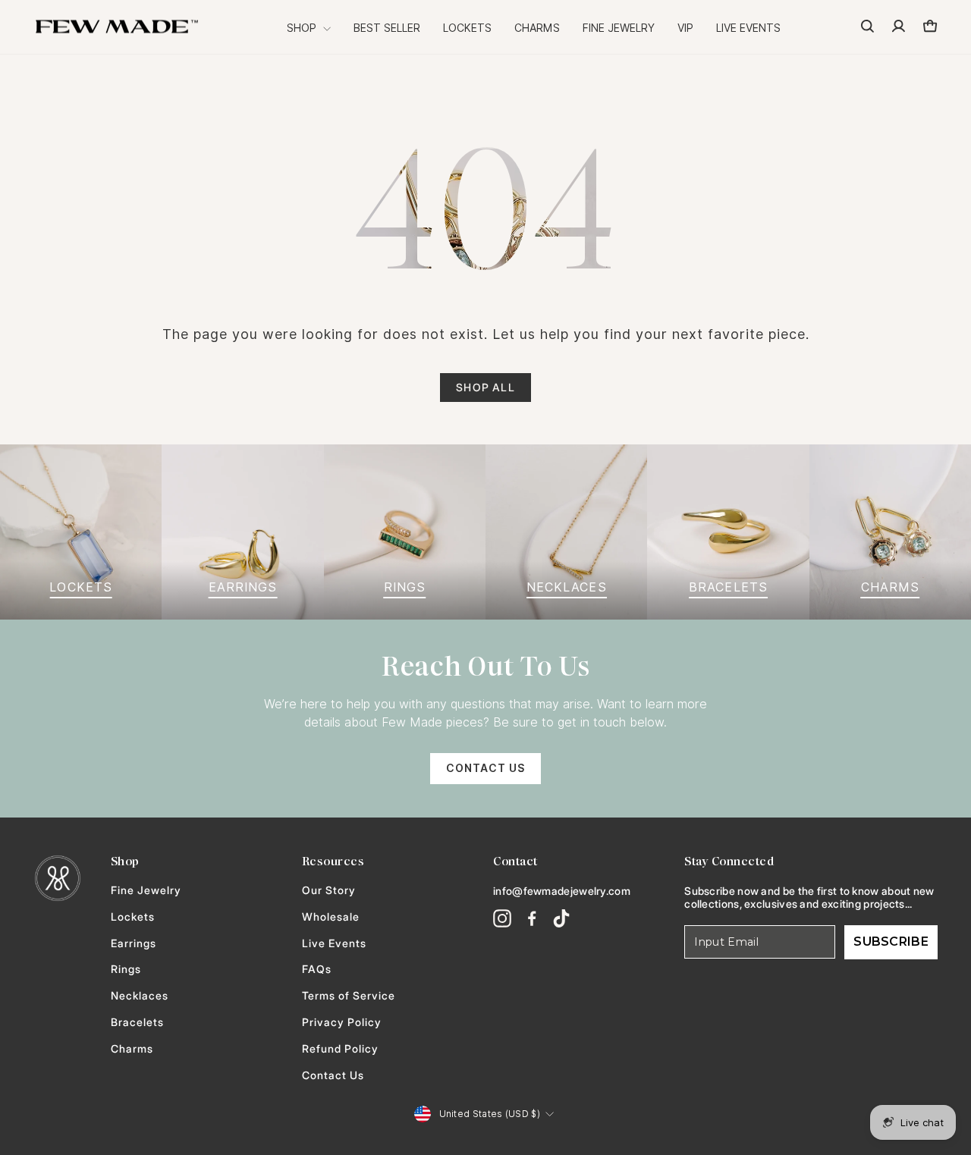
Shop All (485, 387)
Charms (537, 28)
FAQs (317, 969)
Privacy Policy (342, 1022)
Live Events (748, 28)
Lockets (467, 28)
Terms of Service (348, 996)
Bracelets (137, 1022)
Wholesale (331, 917)
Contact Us (485, 768)
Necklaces (139, 996)
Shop (303, 28)
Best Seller (387, 28)
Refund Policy (340, 1049)
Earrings (133, 943)
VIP (685, 28)
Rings (126, 969)
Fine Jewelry (619, 28)
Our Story (329, 890)
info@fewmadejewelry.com (561, 890)
